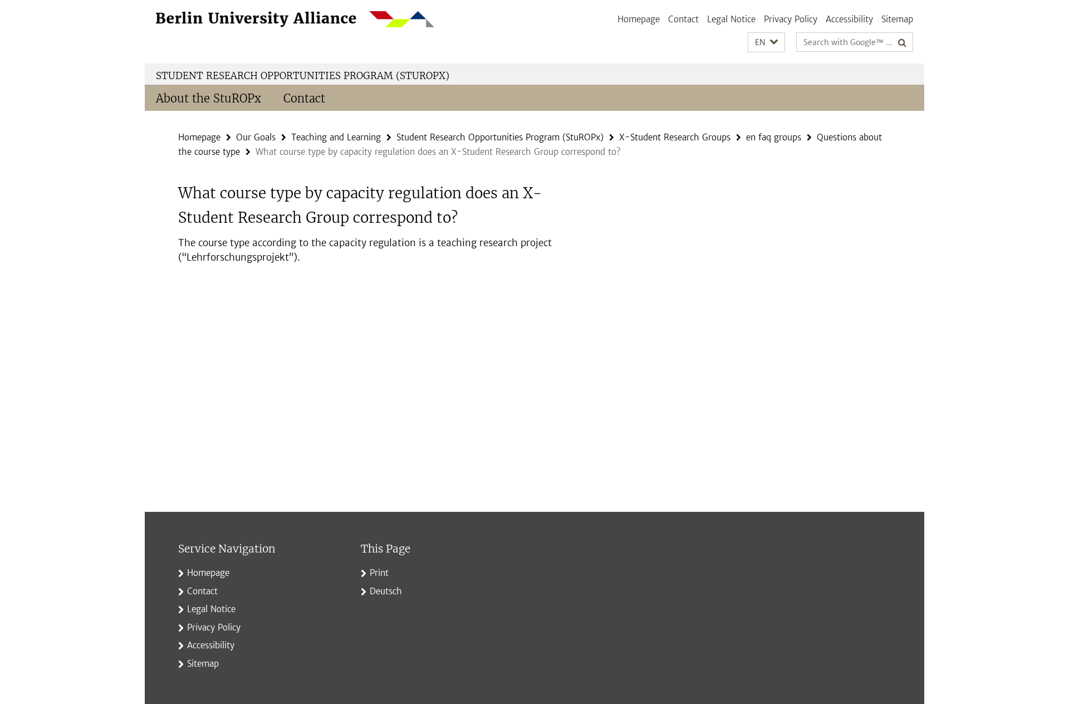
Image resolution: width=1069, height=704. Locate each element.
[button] (766, 42)
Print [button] (379, 573)
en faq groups (773, 137)
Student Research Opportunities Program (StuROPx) (302, 76)
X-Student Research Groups (674, 137)
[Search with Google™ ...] (902, 42)
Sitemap (897, 19)
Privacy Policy (790, 19)
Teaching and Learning (336, 137)
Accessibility (849, 19)
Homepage (638, 19)
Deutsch (386, 591)
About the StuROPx (208, 98)
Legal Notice (731, 19)
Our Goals (256, 137)
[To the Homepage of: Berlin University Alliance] (295, 19)
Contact (683, 19)
